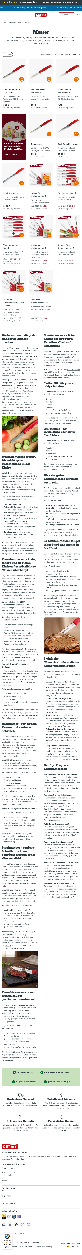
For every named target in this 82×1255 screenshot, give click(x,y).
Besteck (8, 945)
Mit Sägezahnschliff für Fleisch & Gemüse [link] (67, 198)
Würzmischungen (36, 1156)
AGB (16, 1243)
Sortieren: (59, 54)
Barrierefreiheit (26, 1247)
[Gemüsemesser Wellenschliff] (68, 71)
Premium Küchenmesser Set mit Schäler (13, 302)
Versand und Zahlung (43, 1247)
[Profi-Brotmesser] (14, 175)
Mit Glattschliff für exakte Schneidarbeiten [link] (40, 97)
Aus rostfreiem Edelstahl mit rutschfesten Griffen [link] (41, 308)
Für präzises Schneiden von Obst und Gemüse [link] (67, 253)
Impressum (25, 1243)
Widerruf (35, 1243)
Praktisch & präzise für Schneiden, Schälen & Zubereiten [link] (40, 254)
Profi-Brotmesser (11, 193)
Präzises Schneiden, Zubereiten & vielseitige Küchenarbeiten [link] (12, 312)
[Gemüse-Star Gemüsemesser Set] (68, 227)
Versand (17, 108)
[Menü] (11, 1234)
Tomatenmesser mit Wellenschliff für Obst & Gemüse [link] (13, 99)
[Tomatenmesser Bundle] (14, 227)
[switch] (7, 1247)
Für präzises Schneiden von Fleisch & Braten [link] (67, 149)
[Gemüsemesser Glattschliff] (41, 71)
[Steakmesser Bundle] (68, 175)
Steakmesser (36, 144)
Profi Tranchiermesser (68, 144)
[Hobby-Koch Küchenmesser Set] (41, 175)
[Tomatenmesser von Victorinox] (14, 71)
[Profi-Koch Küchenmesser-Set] (41, 282)
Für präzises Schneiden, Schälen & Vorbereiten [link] (40, 201)
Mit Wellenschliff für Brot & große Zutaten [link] (13, 198)
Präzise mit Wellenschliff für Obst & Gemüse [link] (68, 97)
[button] (78, 15)
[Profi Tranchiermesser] (68, 126)
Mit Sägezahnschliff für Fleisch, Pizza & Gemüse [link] (40, 149)
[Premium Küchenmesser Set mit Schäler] (14, 282)
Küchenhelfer (49, 612)
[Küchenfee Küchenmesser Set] (41, 227)
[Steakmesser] (41, 126)
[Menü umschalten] (4, 15)
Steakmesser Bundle (67, 193)
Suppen (15, 1156)
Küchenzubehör (15, 23)
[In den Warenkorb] (21, 79)
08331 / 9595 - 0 (10, 1168)
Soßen (21, 1156)
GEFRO (4, 23)
